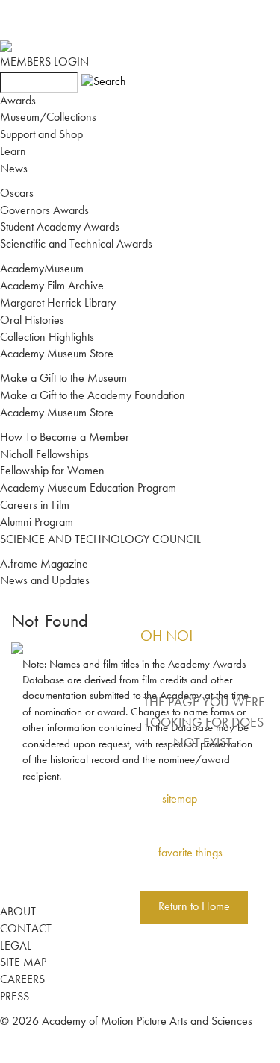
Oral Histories (32, 321)
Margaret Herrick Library (58, 304)
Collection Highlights (47, 338)
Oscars (17, 194)
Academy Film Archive (52, 286)
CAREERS (22, 980)
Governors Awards (44, 211)
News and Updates (45, 581)
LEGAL (15, 947)
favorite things (190, 853)
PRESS (14, 997)
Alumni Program (36, 523)
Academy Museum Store (56, 354)
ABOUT (18, 912)
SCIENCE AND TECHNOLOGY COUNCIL (100, 540)
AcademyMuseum (42, 269)
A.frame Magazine (44, 565)
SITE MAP (23, 963)
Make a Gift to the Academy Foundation (92, 396)
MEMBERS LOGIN (44, 63)
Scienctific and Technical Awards (76, 245)
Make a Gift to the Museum (63, 379)
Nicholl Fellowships (44, 455)
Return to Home (194, 907)
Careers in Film (34, 506)
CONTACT (26, 929)
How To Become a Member (64, 438)
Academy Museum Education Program (88, 489)
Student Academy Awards (59, 227)
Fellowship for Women (52, 471)
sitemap (179, 800)
